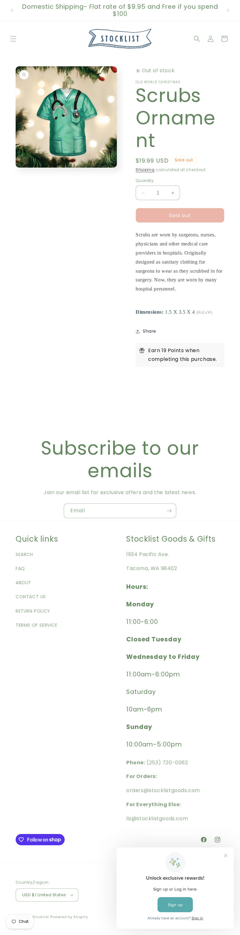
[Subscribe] (169, 510)
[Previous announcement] (12, 10)
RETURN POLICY (33, 611)
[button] (13, 39)
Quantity (144, 181)
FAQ (20, 568)
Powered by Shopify (69, 916)
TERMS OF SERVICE (37, 625)
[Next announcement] (228, 10)
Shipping (145, 169)
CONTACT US (31, 597)
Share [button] (149, 331)
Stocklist (40, 916)
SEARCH (24, 554)
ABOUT (23, 582)
